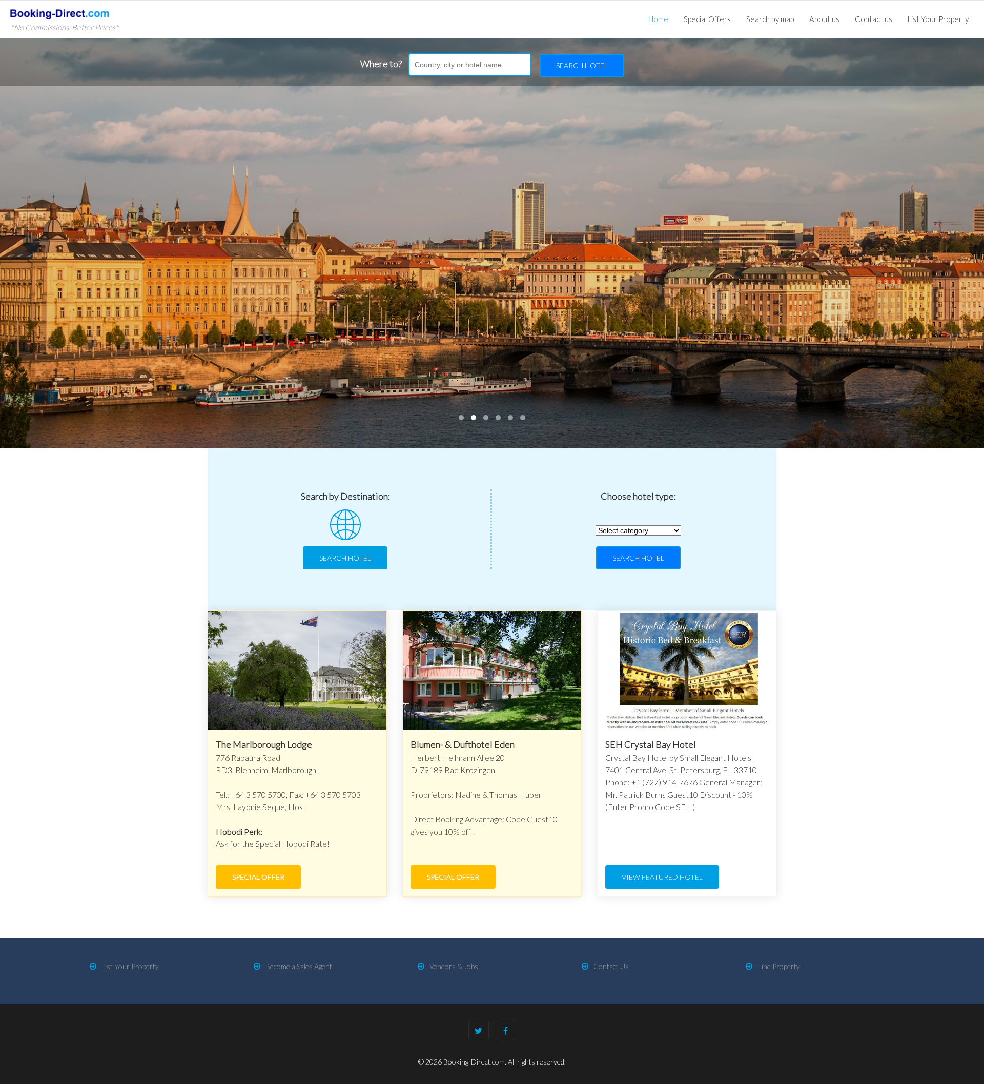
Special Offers (707, 19)
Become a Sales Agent (298, 966)
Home (658, 19)
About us (824, 19)
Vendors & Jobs (453, 966)
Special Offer (258, 877)
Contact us (873, 19)
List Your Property (938, 19)
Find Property (778, 966)
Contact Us (611, 966)
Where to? (381, 63)
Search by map (770, 19)
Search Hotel (582, 65)
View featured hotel (662, 877)
